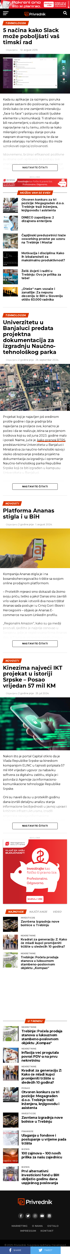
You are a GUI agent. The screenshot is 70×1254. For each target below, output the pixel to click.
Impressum (28, 1230)
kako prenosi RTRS (51, 440)
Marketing (19, 1226)
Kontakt (47, 1230)
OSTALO (53, 1226)
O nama (37, 1226)
